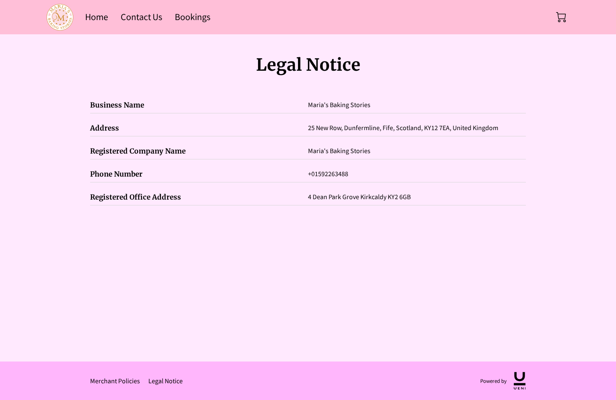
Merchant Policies (115, 381)
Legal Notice (165, 381)
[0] (561, 17)
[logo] (519, 380)
